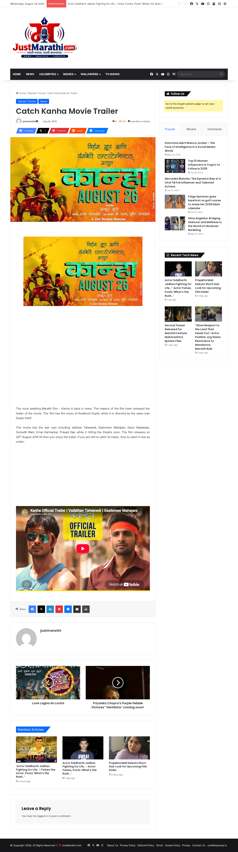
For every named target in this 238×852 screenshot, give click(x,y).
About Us (112, 845)
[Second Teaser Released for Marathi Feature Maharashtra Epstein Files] (178, 314)
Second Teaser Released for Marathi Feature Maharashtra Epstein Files (176, 333)
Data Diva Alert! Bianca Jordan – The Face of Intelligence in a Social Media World (190, 147)
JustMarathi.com (71, 845)
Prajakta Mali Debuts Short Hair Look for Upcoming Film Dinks (103, 3)
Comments (215, 129)
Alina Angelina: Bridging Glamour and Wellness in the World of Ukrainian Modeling (205, 224)
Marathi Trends (36, 93)
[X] (41, 609)
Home (17, 74)
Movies (68, 74)
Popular (170, 129)
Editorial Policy (145, 845)
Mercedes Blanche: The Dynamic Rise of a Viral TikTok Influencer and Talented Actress (193, 182)
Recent (191, 129)
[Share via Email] (77, 609)
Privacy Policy (128, 845)
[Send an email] (37, 121)
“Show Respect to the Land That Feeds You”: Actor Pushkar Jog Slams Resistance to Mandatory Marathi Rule (208, 337)
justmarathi (29, 121)
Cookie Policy (172, 845)
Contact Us (198, 845)
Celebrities (47, 74)
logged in (42, 815)
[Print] (86, 609)
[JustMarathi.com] (44, 38)
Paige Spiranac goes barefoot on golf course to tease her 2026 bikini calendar (204, 202)
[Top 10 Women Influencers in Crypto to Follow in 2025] (175, 166)
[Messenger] (68, 609)
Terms (159, 845)
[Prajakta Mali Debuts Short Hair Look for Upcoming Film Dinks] (129, 747)
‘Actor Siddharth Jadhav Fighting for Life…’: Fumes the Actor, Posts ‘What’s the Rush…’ (35, 771)
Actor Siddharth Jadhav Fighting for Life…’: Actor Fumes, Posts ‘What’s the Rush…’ (79, 768)
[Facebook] (32, 609)
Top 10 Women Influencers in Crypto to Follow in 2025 (204, 164)
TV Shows (112, 74)
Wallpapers (89, 74)
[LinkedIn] (50, 609)
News (30, 74)
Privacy (186, 845)
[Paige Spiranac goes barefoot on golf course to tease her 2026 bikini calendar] (175, 202)
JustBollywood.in (217, 845)
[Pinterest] (59, 609)
